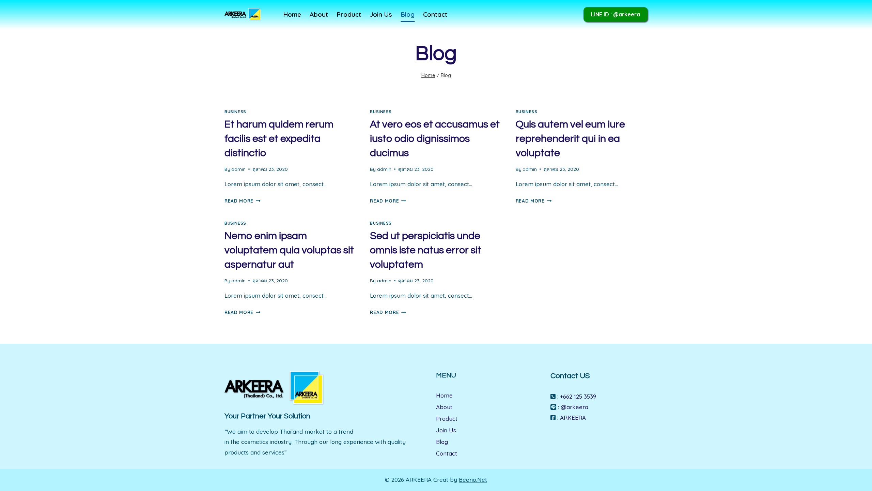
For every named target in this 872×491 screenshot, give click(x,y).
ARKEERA (573, 417)
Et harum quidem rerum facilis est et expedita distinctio (278, 138)
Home (292, 14)
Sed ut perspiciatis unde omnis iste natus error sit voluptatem (425, 250)
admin (238, 169)
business (235, 111)
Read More (242, 201)
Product (349, 14)
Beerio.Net (473, 479)
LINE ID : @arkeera (615, 14)
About (319, 14)
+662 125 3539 (578, 396)
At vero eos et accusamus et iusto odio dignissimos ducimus (435, 138)
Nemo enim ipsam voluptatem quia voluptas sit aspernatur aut (289, 250)
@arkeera (574, 407)
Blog (408, 14)
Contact (435, 14)
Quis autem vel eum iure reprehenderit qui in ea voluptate (570, 138)
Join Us (381, 14)
